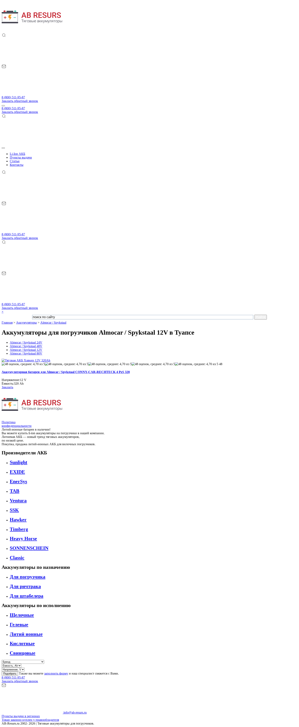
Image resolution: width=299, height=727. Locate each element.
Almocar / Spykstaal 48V (26, 346)
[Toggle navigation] (3, 105)
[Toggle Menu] (3, 148)
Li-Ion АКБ (17, 154)
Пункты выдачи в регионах (21, 716)
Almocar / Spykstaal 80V (26, 353)
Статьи (15, 161)
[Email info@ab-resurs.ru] (32, 93)
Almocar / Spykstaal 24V (26, 342)
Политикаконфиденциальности (17, 424)
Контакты (16, 165)
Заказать (7, 387)
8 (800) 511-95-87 (13, 97)
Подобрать (9, 673)
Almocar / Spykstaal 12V (26, 350)
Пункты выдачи (21, 157)
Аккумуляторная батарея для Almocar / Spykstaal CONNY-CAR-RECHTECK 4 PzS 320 (66, 372)
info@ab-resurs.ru (75, 712)
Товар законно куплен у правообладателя (30, 720)
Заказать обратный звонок (20, 101)
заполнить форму (56, 673)
